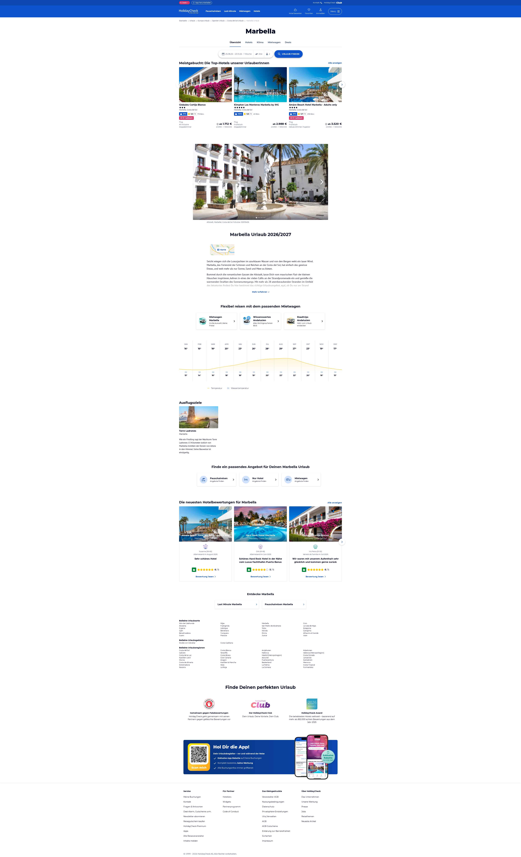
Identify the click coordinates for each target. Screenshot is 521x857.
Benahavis (224, 631)
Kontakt (316, 3)
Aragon (223, 660)
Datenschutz (268, 806)
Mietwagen (244, 11)
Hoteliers (227, 797)
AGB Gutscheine (270, 826)
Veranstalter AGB (270, 797)
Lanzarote (307, 658)
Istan (305, 635)
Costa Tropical (309, 665)
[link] (295, 11)
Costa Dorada (308, 655)
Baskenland (266, 662)
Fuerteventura (268, 660)
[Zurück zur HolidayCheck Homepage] (188, 11)
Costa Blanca (225, 650)
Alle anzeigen (335, 63)
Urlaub (192, 21)
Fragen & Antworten (193, 806)
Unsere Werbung (309, 802)
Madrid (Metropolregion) (272, 655)
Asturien (265, 658)
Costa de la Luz (185, 655)
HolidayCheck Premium (194, 826)
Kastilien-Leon (185, 658)
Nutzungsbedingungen (273, 802)
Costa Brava (225, 655)
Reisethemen (307, 816)
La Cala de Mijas (309, 626)
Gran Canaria (225, 658)
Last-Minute (230, 11)
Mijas (222, 623)
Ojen (181, 631)
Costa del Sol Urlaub (235, 21)
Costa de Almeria (186, 662)
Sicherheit (267, 836)
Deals (183, 3)
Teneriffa (223, 653)
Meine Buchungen (192, 797)
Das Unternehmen (310, 797)
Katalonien (307, 650)
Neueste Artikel (308, 821)
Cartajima (307, 631)
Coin (305, 623)
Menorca (306, 662)
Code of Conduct (231, 811)
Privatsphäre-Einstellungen (275, 811)
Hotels (257, 11)
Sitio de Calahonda (186, 623)
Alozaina (182, 626)
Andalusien (266, 650)
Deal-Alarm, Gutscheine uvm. (197, 811)
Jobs (303, 811)
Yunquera (224, 633)
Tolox (264, 628)
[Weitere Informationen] (218, 124)
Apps (185, 831)
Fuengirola (224, 626)
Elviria (264, 633)
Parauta (223, 635)
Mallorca (265, 653)
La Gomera (266, 667)
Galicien (182, 653)
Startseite (183, 21)
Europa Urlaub (203, 21)
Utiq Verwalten (269, 816)
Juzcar (264, 635)
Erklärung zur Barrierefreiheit (276, 831)
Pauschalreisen (213, 11)
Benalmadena (184, 633)
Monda (265, 631)
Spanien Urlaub (218, 21)
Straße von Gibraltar (187, 643)
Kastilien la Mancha (228, 662)
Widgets (227, 802)
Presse (304, 806)
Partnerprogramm (232, 806)
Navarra (182, 667)
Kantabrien (307, 660)
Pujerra (182, 628)
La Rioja (223, 667)
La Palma (265, 665)
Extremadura (184, 665)
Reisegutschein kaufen (194, 821)
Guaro (181, 635)
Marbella (265, 623)
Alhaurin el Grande (310, 633)
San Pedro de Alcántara (271, 626)
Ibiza (222, 665)
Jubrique (224, 628)
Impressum (267, 841)
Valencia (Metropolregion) (313, 653)
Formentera (308, 667)
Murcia (182, 660)
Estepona (307, 628)
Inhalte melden (190, 841)
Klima (260, 42)
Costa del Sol (184, 650)
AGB (264, 821)
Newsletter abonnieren (194, 816)
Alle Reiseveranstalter (193, 836)
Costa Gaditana (226, 643)
